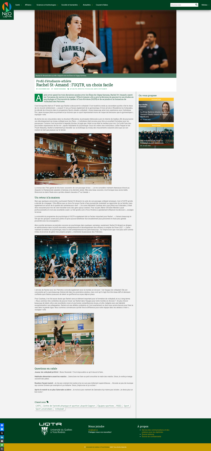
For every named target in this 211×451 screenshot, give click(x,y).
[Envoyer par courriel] (2, 441)
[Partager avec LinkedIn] (2, 437)
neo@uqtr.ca (93, 430)
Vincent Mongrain (60, 89)
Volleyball (59, 409)
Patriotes (81, 89)
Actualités (73, 89)
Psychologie (89, 89)
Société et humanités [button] (69, 5)
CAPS (38, 406)
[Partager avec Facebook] (2, 425)
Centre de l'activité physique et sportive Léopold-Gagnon (69, 406)
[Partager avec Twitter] (2, 433)
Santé (96, 89)
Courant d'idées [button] (102, 5)
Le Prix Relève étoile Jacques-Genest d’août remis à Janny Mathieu (155, 114)
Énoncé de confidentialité (151, 437)
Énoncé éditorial (148, 434)
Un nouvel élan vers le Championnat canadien (152, 141)
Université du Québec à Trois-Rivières (97, 447)
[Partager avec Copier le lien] (2, 449)
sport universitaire (44, 409)
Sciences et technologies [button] (46, 5)
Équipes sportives (105, 406)
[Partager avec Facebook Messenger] (2, 429)
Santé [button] (17, 5)
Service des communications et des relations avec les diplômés (155, 431)
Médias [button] (204, 5)
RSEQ (118, 406)
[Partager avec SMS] (2, 445)
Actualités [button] (87, 5)
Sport (126, 406)
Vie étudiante (102, 89)
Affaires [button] (28, 5)
